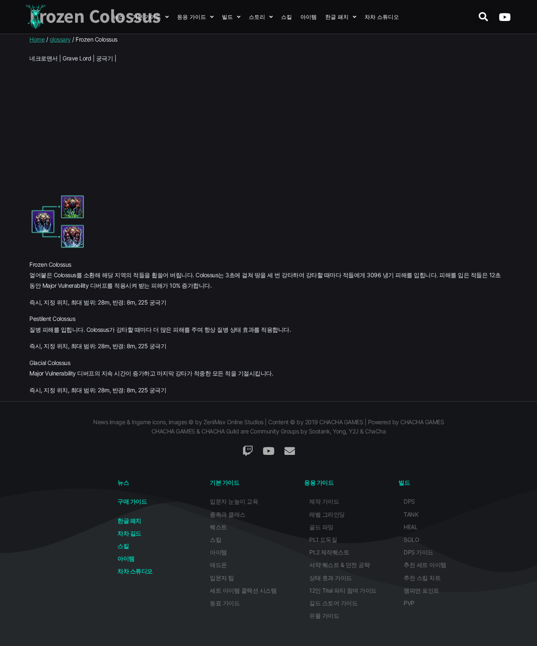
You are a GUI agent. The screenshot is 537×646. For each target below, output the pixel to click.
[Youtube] (504, 16)
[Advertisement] (268, 128)
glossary (60, 39)
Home (36, 39)
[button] (482, 16)
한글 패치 (337, 16)
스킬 (286, 16)
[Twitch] (247, 451)
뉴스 (118, 16)
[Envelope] (289, 451)
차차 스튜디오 (382, 16)
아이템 (308, 16)
